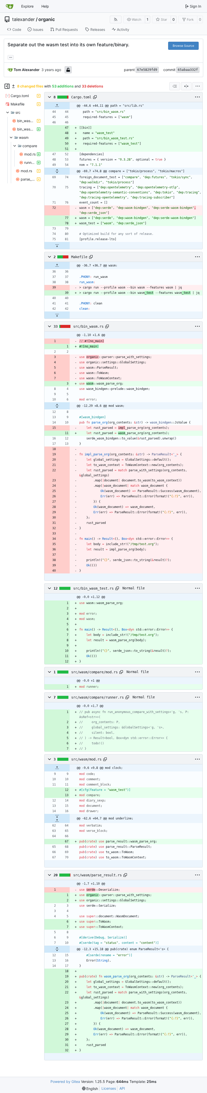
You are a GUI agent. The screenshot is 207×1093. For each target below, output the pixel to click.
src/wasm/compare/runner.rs (97, 697)
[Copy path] (94, 97)
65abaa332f (188, 70)
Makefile (79, 257)
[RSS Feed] (115, 19)
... (10, 56)
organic (46, 19)
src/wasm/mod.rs (86, 759)
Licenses (108, 1088)
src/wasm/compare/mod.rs (94, 672)
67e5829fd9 (147, 70)
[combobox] (174, 86)
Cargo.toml (81, 97)
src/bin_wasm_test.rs (93, 588)
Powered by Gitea (65, 1081)
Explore (27, 6)
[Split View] (186, 86)
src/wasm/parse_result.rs (97, 875)
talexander (23, 19)
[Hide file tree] (7, 86)
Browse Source (183, 46)
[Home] (10, 6)
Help (45, 6)
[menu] (197, 86)
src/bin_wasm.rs (88, 326)
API (122, 1088)
